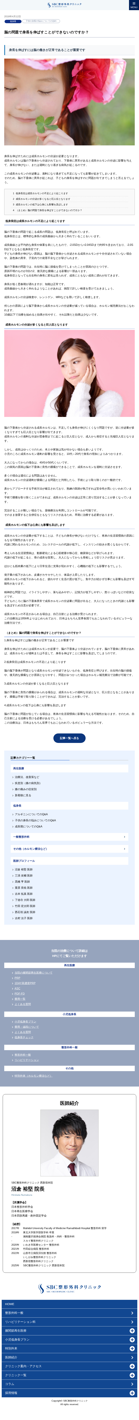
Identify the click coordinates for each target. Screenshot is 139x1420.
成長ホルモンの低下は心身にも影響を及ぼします (40, 204)
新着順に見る (23, 795)
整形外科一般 (23, 1054)
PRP (17, 978)
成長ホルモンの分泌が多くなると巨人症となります (41, 199)
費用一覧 (20, 999)
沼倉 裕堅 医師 (24, 869)
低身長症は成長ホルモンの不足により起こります (40, 193)
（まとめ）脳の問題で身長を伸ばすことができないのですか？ (47, 210)
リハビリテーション (27, 1060)
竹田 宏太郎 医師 (25, 906)
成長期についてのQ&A (28, 826)
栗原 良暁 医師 (24, 887)
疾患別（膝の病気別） (28, 783)
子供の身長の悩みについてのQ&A (41, 21)
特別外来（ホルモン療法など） (34, 1075)
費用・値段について (27, 1026)
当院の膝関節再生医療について (34, 972)
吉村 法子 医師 (24, 918)
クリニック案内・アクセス (23, 1366)
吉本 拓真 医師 (24, 893)
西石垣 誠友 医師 (25, 912)
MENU (134, 7)
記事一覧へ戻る (69, 738)
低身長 (13, 21)
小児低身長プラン (25, 1021)
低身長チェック (24, 1037)
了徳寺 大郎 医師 (25, 899)
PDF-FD (20, 993)
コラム (9, 1384)
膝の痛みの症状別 (26, 789)
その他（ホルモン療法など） (30, 848)
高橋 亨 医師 (22, 881)
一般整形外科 (21, 836)
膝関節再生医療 (15, 1330)
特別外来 (11, 1348)
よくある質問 (23, 1004)
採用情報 (11, 1393)
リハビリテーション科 (20, 1322)
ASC (17, 988)
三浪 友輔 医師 (24, 875)
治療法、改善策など (27, 777)
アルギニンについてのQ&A (31, 814)
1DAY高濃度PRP (25, 983)
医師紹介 (11, 1357)
